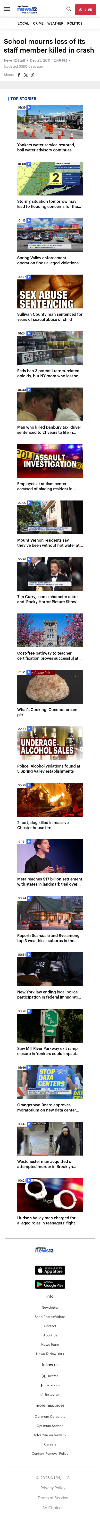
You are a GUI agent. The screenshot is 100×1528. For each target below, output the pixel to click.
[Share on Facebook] (19, 75)
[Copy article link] (32, 75)
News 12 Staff (14, 60)
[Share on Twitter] (26, 75)
